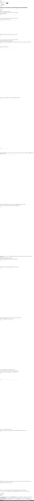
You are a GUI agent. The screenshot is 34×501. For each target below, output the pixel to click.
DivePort (2, 497)
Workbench (9, 11)
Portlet (5, 498)
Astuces (1, 10)
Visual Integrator (29, 498)
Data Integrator (1, 11)
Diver (5, 497)
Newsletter (2, 4)
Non (28, 500)
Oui (27, 500)
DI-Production (4, 11)
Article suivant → (2, 494)
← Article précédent (2, 493)
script (7, 11)
